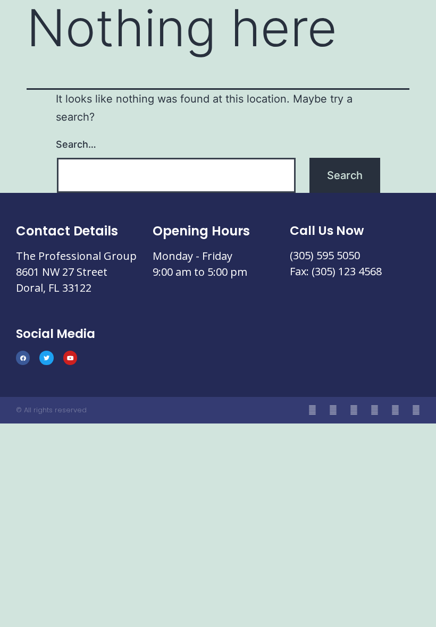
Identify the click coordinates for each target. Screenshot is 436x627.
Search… (76, 144)
